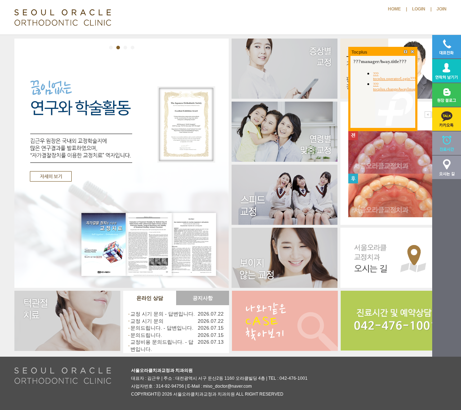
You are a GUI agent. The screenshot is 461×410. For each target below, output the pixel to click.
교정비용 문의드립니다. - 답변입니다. (161, 345)
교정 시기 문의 (147, 321)
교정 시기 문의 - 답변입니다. (162, 314)
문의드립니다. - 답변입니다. (161, 328)
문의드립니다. (146, 335)
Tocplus (359, 52)
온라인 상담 (149, 298)
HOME (394, 9)
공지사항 (203, 298)
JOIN (442, 9)
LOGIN (418, 9)
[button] (446, 119)
